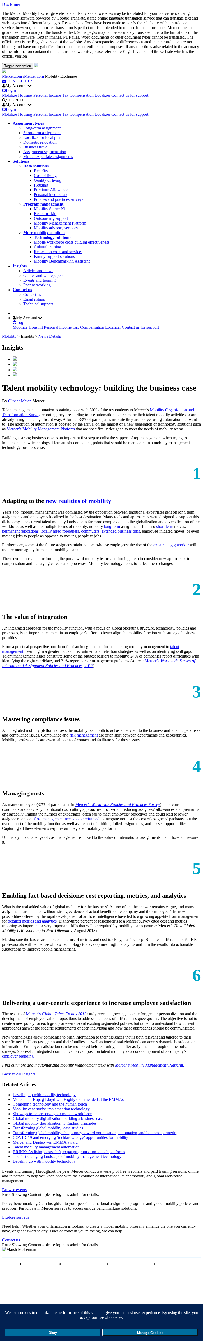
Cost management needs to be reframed (66, 819)
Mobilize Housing (17, 95)
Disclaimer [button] (11, 4)
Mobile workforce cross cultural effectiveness (71, 242)
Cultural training (47, 247)
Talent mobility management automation (46, 1147)
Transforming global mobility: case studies (48, 1128)
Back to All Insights (18, 1074)
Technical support (38, 304)
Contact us (22, 289)
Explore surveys (15, 1217)
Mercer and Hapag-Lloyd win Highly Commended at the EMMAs (68, 1099)
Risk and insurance (40, 1263)
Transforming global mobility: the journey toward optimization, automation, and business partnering (95, 1132)
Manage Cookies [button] (150, 1332)
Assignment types (28, 123)
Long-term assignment (42, 128)
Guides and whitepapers (43, 275)
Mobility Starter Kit (50, 209)
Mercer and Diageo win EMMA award (45, 1142)
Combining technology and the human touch (50, 1104)
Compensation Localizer (90, 95)
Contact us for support (129, 95)
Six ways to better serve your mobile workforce (52, 1113)
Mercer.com (12, 76)
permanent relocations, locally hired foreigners (40, 531)
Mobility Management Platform (60, 223)
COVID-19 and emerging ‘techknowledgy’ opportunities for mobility (70, 1137)
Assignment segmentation (44, 152)
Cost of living (45, 175)
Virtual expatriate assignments (48, 156)
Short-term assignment (42, 133)
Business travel (35, 147)
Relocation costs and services (58, 251)
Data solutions (36, 166)
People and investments (130, 1263)
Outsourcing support (51, 218)
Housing (41, 185)
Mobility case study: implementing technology (51, 1109)
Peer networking (37, 285)
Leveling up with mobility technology (44, 1094)
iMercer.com (33, 76)
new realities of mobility (78, 500)
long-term (112, 526)
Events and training (39, 280)
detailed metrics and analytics (32, 921)
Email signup (34, 299)
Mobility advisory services (56, 228)
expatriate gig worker (171, 545)
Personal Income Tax (50, 95)
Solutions (21, 161)
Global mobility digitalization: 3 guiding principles (54, 1123)
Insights (20, 266)
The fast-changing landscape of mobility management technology (67, 1156)
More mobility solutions (44, 232)
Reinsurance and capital (83, 1263)
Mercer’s (117, 804)
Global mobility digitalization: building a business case (58, 1118)
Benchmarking (46, 213)
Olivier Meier (19, 401)
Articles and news (38, 270)
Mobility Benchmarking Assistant (62, 261)
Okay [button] (53, 1332)
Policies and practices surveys (58, 199)
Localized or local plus (42, 137)
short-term (164, 526)
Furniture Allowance (51, 190)
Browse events (14, 1190)
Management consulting (178, 1263)
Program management (43, 204)
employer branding (18, 1056)
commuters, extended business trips (110, 531)
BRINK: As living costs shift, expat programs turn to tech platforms (69, 1151)
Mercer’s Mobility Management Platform (41, 429)
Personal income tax (50, 194)
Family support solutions (54, 256)
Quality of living (47, 180)
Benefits (41, 171)
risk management (84, 735)
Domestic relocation (40, 142)
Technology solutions (52, 237)
